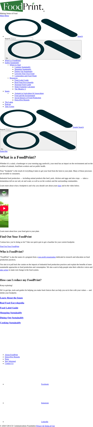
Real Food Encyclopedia (24, 82)
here (59, 186)
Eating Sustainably (12, 63)
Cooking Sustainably (23, 67)
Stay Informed (10, 361)
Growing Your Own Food (24, 74)
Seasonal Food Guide (23, 85)
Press (7, 359)
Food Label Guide (22, 80)
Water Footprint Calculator (25, 87)
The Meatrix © (20, 89)
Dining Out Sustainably (24, 71)
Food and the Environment (25, 96)
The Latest (9, 102)
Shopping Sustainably (23, 69)
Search (7, 39)
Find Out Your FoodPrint (9, 246)
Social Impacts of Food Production (28, 98)
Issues (7, 91)
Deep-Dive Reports (22, 100)
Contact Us (9, 363)
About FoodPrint (11, 355)
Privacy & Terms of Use (45, 426)
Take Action (9, 106)
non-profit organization (47, 257)
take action (4, 270)
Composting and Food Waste (26, 76)
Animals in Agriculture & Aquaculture (29, 93)
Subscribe (4, 151)
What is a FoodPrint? (13, 60)
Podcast (8, 104)
